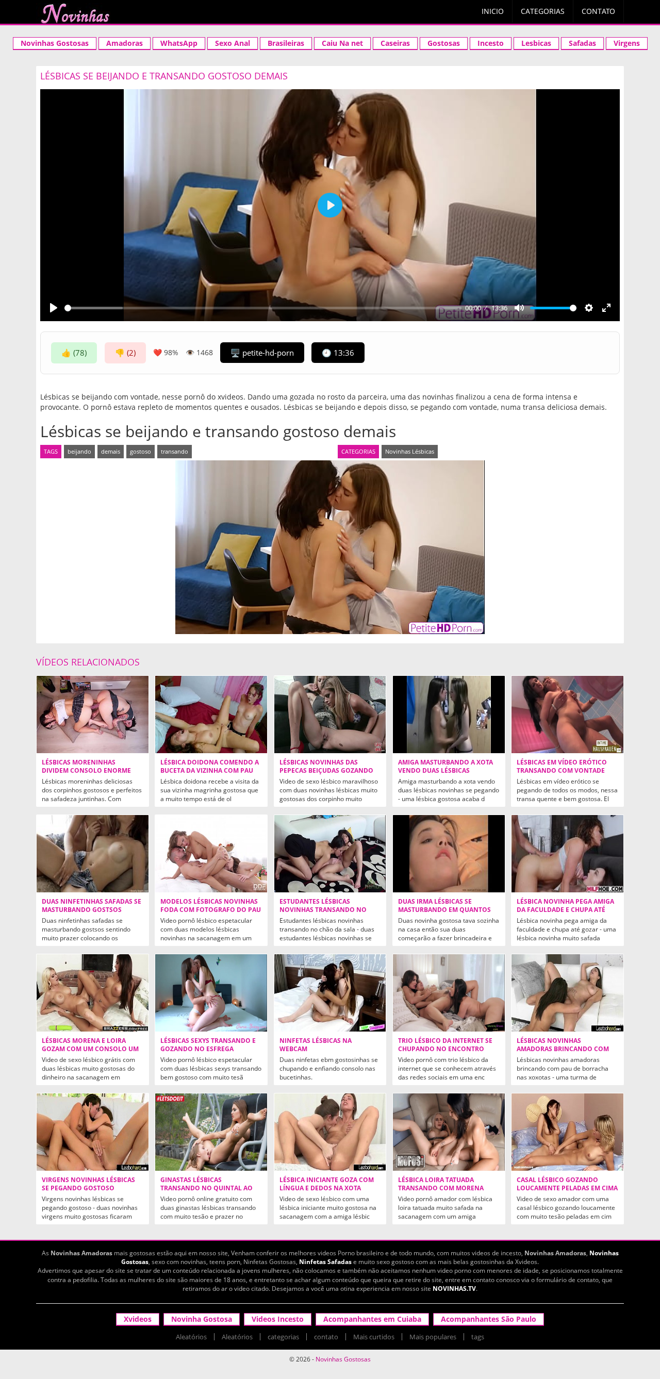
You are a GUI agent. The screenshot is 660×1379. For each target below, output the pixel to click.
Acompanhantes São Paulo (488, 1319)
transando (174, 451)
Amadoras (124, 43)
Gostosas (443, 43)
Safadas (582, 43)
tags (477, 1336)
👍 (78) (74, 352)
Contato (598, 11)
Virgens (627, 43)
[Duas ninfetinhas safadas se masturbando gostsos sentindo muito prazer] (92, 853)
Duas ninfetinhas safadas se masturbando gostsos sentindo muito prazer (91, 910)
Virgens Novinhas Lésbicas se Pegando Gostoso (88, 1184)
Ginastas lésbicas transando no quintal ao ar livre (206, 1188)
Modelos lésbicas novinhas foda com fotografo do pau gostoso (210, 910)
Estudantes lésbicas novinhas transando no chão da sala (323, 910)
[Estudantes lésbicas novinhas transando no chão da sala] (330, 853)
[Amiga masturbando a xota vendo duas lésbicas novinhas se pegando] (449, 714)
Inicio (493, 11)
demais (110, 451)
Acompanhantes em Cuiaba (372, 1319)
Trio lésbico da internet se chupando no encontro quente (445, 1049)
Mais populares (432, 1336)
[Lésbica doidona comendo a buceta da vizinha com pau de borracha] (211, 714)
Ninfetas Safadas (325, 1261)
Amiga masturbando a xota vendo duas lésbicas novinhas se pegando (445, 770)
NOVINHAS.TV (454, 1288)
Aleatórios (191, 1336)
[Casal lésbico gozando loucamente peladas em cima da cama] (567, 1132)
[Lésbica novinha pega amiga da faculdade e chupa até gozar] (567, 853)
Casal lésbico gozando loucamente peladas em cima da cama (567, 1188)
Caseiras (395, 43)
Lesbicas (536, 43)
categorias (283, 1336)
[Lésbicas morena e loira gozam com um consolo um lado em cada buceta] (92, 993)
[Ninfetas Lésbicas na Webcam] (330, 993)
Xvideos (138, 1319)
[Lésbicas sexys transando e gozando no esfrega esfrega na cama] (211, 993)
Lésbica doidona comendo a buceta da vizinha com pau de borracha (209, 770)
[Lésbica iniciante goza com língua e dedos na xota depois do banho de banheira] (330, 1132)
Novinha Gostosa (201, 1319)
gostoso (140, 451)
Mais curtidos (373, 1336)
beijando (79, 451)
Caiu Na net (342, 43)
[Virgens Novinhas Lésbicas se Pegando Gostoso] (92, 1132)
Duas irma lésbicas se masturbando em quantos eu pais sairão (444, 910)
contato (326, 1336)
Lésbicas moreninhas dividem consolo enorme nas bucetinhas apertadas (88, 770)
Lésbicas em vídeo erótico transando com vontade (562, 766)
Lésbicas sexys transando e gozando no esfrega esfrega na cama (208, 1049)
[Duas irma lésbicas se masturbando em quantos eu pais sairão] (449, 853)
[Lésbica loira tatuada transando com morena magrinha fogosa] (449, 1132)
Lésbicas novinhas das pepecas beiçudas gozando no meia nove (326, 770)
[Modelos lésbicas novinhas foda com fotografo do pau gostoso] (211, 853)
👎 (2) (125, 352)
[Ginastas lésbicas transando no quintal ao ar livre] (211, 1132)
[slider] (262, 308)
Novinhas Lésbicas (409, 451)
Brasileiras (286, 43)
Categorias (543, 11)
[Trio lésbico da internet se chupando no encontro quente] (449, 993)
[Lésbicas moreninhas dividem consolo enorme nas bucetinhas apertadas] (92, 714)
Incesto (490, 43)
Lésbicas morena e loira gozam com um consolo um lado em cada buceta (90, 1049)
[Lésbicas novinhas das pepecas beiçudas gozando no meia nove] (330, 714)
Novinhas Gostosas (55, 43)
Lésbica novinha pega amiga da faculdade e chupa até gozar (565, 910)
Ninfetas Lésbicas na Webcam (315, 1045)
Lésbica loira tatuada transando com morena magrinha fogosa (441, 1188)
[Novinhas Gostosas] (74, 13)
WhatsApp (178, 43)
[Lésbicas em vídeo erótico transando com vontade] (567, 714)
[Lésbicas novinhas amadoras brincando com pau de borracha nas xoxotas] (567, 993)
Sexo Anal (232, 43)
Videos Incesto (278, 1319)
